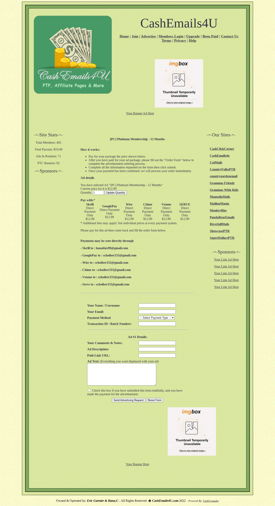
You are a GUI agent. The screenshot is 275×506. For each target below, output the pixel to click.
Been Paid (210, 36)
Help (192, 40)
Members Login (171, 36)
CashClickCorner (222, 148)
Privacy (180, 40)
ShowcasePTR (220, 231)
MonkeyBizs (218, 210)
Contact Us (229, 36)
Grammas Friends (222, 183)
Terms (166, 40)
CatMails (216, 162)
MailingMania (219, 203)
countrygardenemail (223, 176)
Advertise (148, 36)
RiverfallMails (219, 224)
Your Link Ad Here (226, 259)
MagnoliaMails (220, 196)
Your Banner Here (137, 464)
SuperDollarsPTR (222, 238)
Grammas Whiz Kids (224, 190)
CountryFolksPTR (223, 169)
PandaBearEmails (222, 217)
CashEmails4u (220, 155)
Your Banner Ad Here (140, 113)
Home (124, 36)
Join (135, 36)
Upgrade (193, 36)
